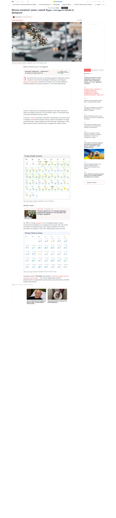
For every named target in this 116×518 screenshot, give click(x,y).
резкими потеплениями (30, 81)
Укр (103, 1)
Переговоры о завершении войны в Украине (24, 4)
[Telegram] (92, 2)
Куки (57, 7)
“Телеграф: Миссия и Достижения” (83, 4)
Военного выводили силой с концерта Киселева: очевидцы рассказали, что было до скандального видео (92, 135)
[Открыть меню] (13, 1)
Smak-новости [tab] (94, 70)
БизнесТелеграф (66, 4)
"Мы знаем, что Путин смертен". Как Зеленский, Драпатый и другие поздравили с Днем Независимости (93, 145)
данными (33, 117)
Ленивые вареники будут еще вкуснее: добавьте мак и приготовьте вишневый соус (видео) (92, 166)
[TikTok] (100, 2)
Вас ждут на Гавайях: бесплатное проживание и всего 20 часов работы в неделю (93, 109)
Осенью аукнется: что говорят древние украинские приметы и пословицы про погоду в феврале (51, 212)
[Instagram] (98, 2)
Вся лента (86, 73)
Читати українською (17, 20)
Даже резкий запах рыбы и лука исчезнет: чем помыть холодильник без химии (94, 117)
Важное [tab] (101, 70)
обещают (38, 223)
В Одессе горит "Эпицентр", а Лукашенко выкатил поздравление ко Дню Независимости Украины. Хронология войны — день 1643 (93, 92)
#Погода (21, 284)
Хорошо (65, 7)
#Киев (16, 284)
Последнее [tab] (87, 70)
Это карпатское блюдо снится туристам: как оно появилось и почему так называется (92, 126)
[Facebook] (87, 2)
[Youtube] (94, 2)
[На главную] (58, 1)
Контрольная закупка (44, 4)
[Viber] (89, 1)
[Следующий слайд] (105, 4)
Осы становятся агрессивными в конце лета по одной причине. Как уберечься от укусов (94, 175)
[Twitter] (96, 1)
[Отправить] (27, 2)
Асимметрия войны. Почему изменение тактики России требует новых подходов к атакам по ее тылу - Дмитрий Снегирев (92, 80)
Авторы (98, 4)
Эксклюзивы (56, 4)
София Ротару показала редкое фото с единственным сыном (93, 101)
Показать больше (91, 182)
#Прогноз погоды (28, 284)
